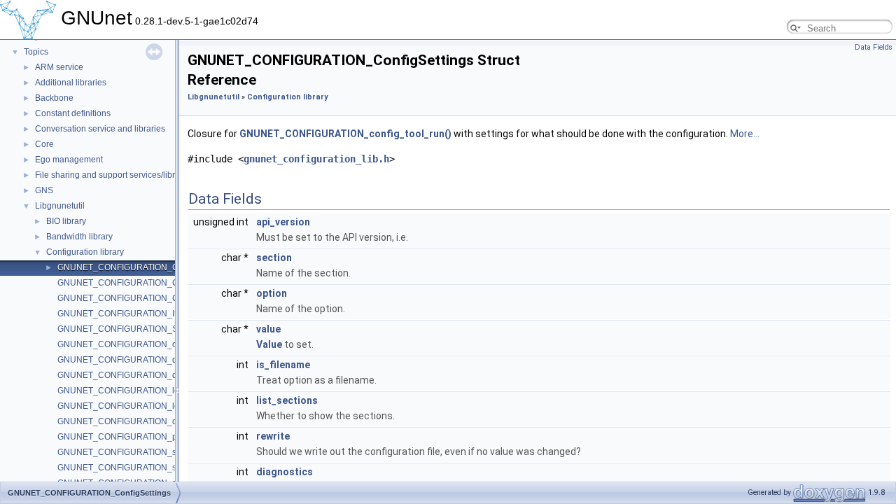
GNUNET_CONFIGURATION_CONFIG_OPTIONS (151, 283)
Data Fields (873, 47)
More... (745, 133)
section (274, 257)
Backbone (54, 98)
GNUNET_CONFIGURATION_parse (125, 437)
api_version (283, 221)
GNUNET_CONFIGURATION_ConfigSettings (142, 267)
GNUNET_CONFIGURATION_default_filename (146, 421)
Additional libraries (70, 83)
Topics (36, 52)
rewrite (273, 436)
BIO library (66, 221)
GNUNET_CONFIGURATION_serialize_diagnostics (155, 467)
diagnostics (284, 471)
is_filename (283, 364)
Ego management (69, 159)
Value (269, 344)
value (268, 329)
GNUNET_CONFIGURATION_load (123, 391)
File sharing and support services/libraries (114, 175)
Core (44, 144)
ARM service (59, 67)
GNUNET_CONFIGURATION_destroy (128, 375)
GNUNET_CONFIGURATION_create (126, 344)
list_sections (287, 400)
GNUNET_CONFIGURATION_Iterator (128, 313)
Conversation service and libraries (100, 129)
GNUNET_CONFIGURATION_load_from (134, 406)
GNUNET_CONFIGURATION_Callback (131, 298)
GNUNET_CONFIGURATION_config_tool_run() (345, 133)
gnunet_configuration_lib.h (316, 158)
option (271, 293)
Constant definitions (73, 113)
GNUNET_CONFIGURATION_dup (122, 360)
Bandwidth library (79, 236)
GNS (44, 190)
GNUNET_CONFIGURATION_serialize (130, 452)
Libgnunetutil (60, 206)
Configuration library (85, 252)
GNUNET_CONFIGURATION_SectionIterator (142, 329)
